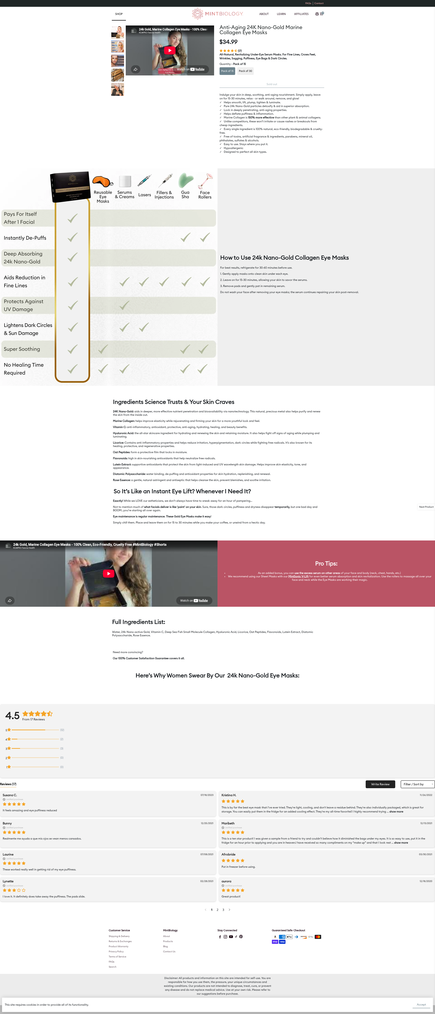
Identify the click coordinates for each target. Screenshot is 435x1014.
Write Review (380, 784)
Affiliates (301, 14)
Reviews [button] (8, 784)
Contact (319, 3)
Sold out (272, 84)
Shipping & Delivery (119, 936)
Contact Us (169, 951)
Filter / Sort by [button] (414, 784)
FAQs (308, 3)
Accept (421, 1004)
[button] (206, 910)
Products (168, 941)
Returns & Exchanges (120, 941)
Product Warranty (118, 946)
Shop (119, 14)
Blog (165, 946)
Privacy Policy (116, 951)
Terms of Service (117, 957)
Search (112, 967)
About (264, 14)
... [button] (394, 811)
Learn (281, 14)
